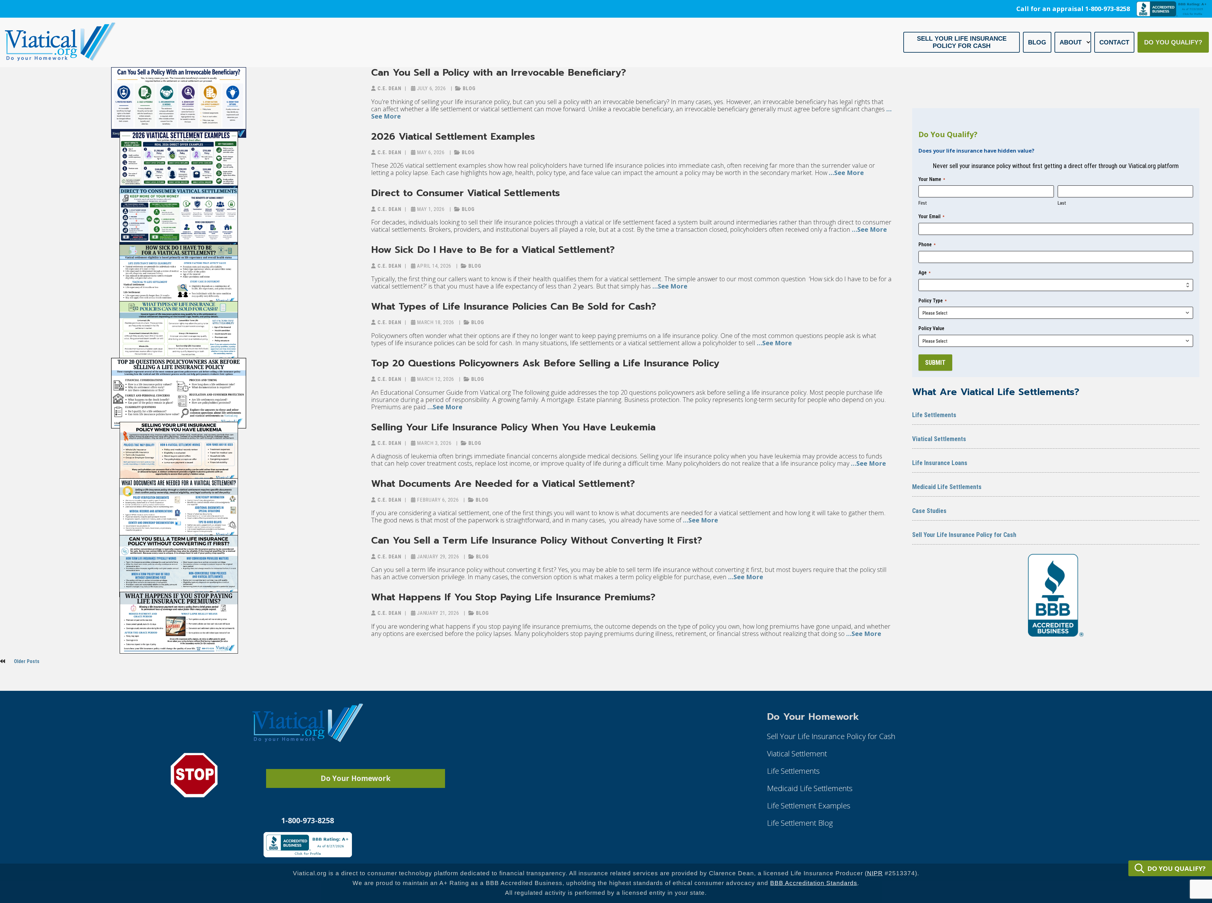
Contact (1114, 42)
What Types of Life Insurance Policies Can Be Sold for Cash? (513, 306)
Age (924, 273)
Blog (1037, 42)
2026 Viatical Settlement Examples (453, 136)
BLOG (468, 88)
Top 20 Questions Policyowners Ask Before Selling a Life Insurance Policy (545, 363)
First (922, 203)
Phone (927, 245)
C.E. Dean (388, 88)
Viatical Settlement (797, 753)
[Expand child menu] (1088, 42)
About (1071, 42)
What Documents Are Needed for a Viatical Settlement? (503, 483)
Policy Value (931, 328)
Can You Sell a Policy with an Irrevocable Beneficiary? (498, 72)
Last (1062, 203)
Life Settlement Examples (808, 805)
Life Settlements (934, 415)
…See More (845, 172)
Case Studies (929, 511)
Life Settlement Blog (800, 823)
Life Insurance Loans (939, 463)
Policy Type (932, 301)
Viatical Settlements (939, 439)
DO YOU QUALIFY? (1176, 868)
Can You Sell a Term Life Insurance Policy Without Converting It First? (536, 540)
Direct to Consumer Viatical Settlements (465, 193)
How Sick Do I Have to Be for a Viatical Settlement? (493, 249)
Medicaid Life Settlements (947, 487)
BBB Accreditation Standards (813, 883)
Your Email (931, 216)
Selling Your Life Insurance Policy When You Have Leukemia (513, 427)
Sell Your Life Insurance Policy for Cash (962, 42)
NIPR (875, 873)
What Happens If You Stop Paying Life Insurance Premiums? (513, 597)
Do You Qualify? (1173, 42)
